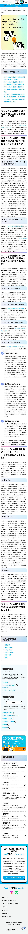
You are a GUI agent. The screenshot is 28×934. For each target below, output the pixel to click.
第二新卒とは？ (5, 687)
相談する (20, 749)
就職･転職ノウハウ (7, 719)
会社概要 (8, 922)
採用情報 (9, 924)
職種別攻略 (5, 728)
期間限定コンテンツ (7, 712)
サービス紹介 (14, 922)
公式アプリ (4, 897)
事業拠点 (20, 922)
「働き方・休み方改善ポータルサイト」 (16, 347)
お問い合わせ (5, 913)
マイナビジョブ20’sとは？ (8, 685)
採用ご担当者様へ (6, 916)
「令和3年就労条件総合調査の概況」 (16, 226)
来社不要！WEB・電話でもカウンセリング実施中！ (14, 5)
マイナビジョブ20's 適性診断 (8, 690)
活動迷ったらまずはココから (9, 716)
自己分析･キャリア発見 (8, 722)
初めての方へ (5, 682)
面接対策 (4, 725)
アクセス (4, 907)
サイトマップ (5, 910)
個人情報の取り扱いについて (9, 900)
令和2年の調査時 (23, 238)
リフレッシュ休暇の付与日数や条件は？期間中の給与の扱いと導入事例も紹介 (14, 89)
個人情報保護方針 (16, 924)
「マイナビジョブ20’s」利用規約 (10, 904)
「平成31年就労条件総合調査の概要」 (16, 309)
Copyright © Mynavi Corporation (11, 930)
